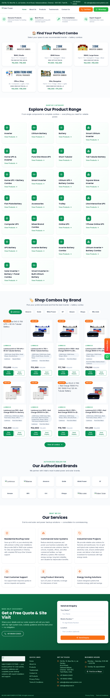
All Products (33, 676)
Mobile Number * (67, 619)
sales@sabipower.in (67, 685)
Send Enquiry (19, 373)
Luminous (16, 312)
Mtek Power (51, 312)
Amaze (72, 312)
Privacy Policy (34, 679)
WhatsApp (102, 9)
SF (63, 312)
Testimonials (54, 9)
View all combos (53, 444)
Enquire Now (107, 346)
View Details (8, 372)
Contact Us (66, 9)
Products (42, 9)
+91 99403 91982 (66, 679)
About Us (32, 9)
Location (64, 628)
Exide (39, 312)
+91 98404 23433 (14, 634)
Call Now (87, 9)
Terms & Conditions (36, 682)
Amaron (28, 312)
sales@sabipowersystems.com (71, 682)
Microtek (95, 312)
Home (24, 9)
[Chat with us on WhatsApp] (107, 357)
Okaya (82, 312)
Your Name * (65, 610)
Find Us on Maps (95, 671)
